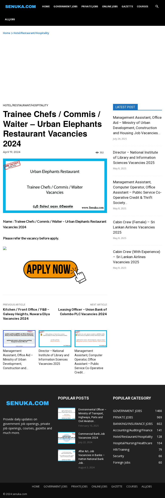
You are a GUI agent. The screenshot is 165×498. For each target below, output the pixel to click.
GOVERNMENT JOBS (65, 6)
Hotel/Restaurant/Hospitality (31, 33)
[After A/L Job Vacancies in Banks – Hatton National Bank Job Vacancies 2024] (66, 455)
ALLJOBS (10, 19)
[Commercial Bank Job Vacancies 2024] (66, 438)
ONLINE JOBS (110, 6)
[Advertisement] (82, 67)
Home (6, 33)
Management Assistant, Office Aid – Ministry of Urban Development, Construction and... (18, 359)
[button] (157, 7)
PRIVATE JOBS (89, 6)
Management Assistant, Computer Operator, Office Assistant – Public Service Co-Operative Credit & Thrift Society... (137, 192)
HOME (46, 6)
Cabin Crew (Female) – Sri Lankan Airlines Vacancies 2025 (134, 227)
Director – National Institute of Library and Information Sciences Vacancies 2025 (135, 157)
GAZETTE (127, 6)
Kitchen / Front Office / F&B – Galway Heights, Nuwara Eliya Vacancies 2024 (26, 314)
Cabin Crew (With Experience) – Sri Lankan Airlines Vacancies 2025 (136, 257)
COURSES (142, 6)
